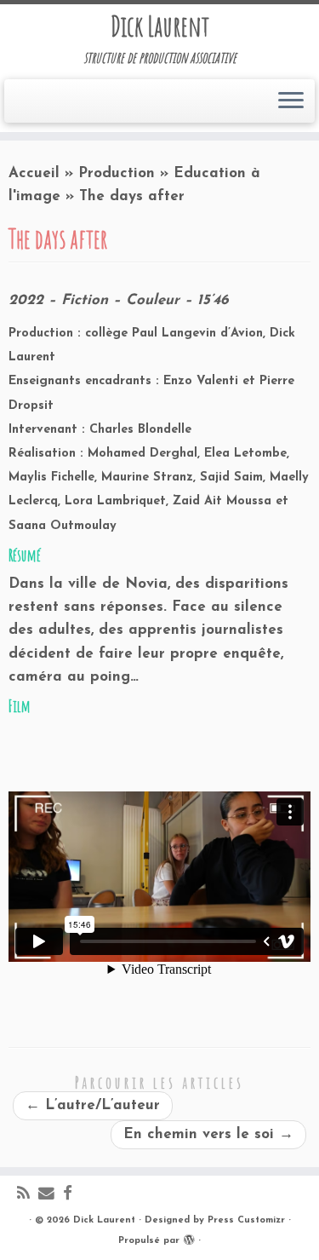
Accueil (34, 173)
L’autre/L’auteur (93, 1105)
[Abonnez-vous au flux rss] (27, 1195)
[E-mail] (50, 1195)
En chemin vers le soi (208, 1134)
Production (116, 173)
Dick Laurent (160, 26)
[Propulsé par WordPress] (189, 1238)
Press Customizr (246, 1220)
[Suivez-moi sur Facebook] (72, 1195)
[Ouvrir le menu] (291, 101)
